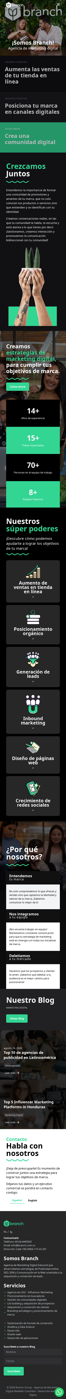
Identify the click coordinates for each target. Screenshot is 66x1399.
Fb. (5, 1231)
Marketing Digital (14, 1114)
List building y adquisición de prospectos (31, 1303)
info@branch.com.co (23, 1245)
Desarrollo (13, 1330)
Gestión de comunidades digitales (27, 1299)
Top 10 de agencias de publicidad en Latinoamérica (30, 1055)
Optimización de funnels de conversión (30, 1323)
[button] (59, 1392)
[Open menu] (58, 4)
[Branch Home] (14, 5)
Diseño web (14, 1334)
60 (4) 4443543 (23, 1241)
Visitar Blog (17, 1018)
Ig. (11, 1231)
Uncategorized (12, 1065)
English (32, 1200)
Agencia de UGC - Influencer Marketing (30, 1292)
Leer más (10, 1073)
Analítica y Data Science (21, 1327)
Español (17, 1200)
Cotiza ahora (17, 386)
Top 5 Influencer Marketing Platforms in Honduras (29, 1104)
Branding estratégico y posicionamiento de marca (32, 1312)
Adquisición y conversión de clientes (28, 1307)
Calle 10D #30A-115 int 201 (31, 1249)
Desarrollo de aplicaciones (22, 1338)
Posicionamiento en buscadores (26, 1296)
